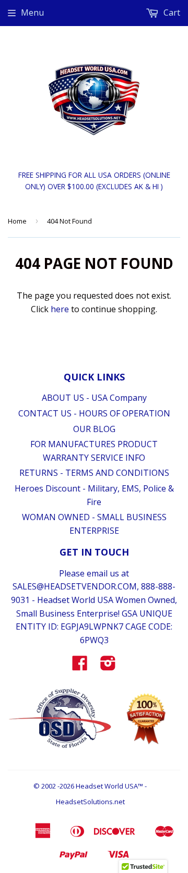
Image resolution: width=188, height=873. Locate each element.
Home (17, 221)
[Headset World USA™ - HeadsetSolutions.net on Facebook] (80, 666)
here (60, 309)
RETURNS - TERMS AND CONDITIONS (94, 472)
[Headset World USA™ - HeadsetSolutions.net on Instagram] (108, 666)
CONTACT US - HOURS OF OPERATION (94, 413)
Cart (170, 12)
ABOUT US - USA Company (94, 397)
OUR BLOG (94, 429)
